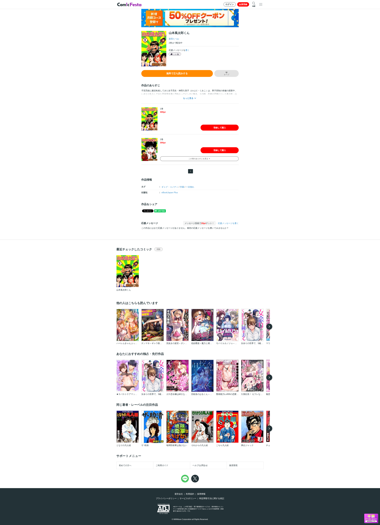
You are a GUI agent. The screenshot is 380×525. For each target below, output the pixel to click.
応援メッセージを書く (228, 223)
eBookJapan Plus (170, 192)
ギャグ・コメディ (170, 187)
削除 (158, 249)
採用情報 (201, 494)
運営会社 (179, 494)
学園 (182, 187)
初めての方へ (125, 465)
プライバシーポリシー (166, 498)
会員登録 (243, 4)
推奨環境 (233, 465)
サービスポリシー (188, 498)
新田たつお (174, 39)
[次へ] (269, 327)
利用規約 (190, 494)
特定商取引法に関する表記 (211, 498)
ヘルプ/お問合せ (200, 465)
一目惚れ (190, 187)
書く (187, 50)
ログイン (229, 4)
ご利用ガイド (162, 465)
